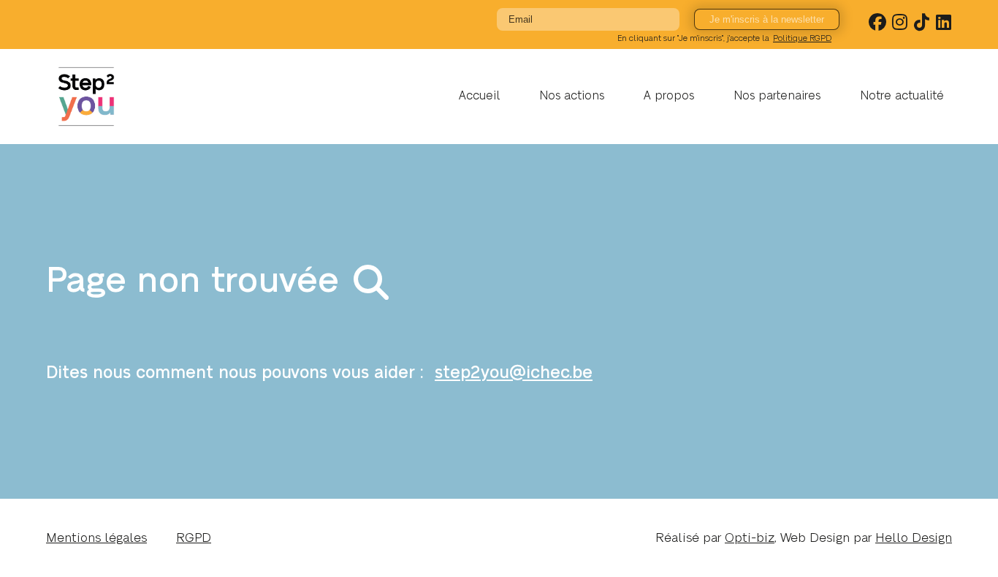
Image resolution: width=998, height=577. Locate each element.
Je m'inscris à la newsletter (766, 19)
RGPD (193, 538)
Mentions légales (96, 538)
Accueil (479, 96)
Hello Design (913, 538)
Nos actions (571, 96)
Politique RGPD (802, 38)
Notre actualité (902, 96)
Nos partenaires (777, 96)
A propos (669, 96)
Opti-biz (749, 538)
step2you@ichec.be (514, 373)
